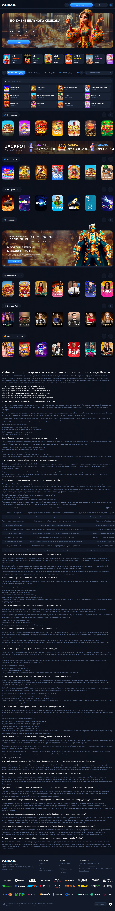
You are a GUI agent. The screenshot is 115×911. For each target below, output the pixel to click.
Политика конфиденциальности (65, 869)
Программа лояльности (46, 866)
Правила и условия (65, 863)
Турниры (41, 868)
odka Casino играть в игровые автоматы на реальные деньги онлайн (26, 391)
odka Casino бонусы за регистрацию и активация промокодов (24, 395)
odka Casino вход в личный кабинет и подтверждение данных (23, 388)
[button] (4, 73)
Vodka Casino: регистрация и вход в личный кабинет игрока (23, 386)
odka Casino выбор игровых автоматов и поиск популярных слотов (26, 393)
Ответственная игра (65, 866)
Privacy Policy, (108, 868)
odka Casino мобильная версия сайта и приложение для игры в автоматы (28, 398)
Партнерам (62, 872)
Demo (8, 137)
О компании (42, 863)
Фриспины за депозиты (46, 870)
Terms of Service (84, 871)
